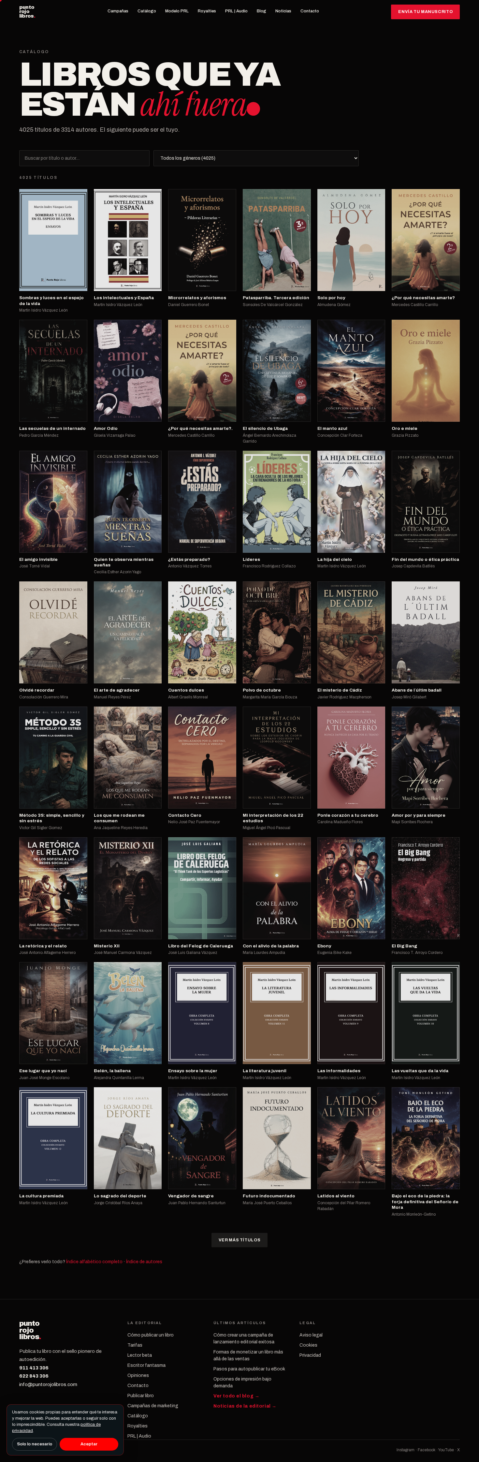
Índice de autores (144, 1261)
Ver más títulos (239, 1240)
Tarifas (134, 1345)
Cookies (308, 1345)
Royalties (207, 11)
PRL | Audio (236, 11)
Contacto (309, 11)
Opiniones (138, 1375)
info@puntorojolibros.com (48, 1384)
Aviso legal (311, 1335)
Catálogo (147, 11)
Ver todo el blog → (236, 1396)
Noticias (283, 11)
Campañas (118, 11)
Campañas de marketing (152, 1405)
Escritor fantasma (146, 1365)
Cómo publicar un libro (150, 1335)
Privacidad (310, 1355)
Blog (261, 11)
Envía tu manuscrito (425, 11)
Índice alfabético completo (94, 1261)
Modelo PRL (177, 11)
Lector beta (139, 1355)
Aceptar (88, 1444)
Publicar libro (140, 1395)
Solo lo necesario (34, 1444)
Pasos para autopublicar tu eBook (249, 1369)
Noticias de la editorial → (245, 1406)
